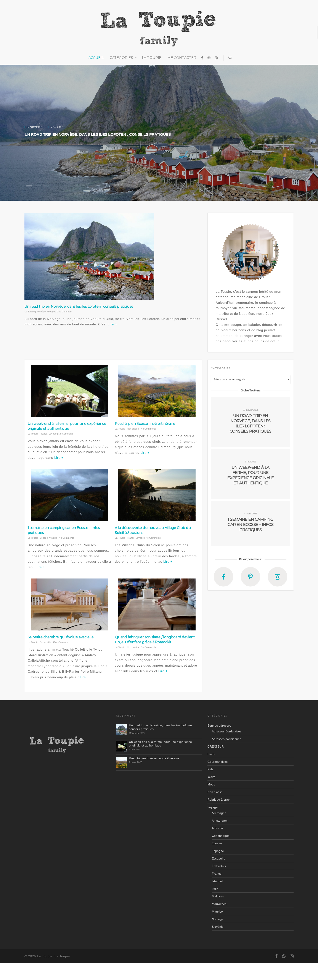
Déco (42, 642)
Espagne (218, 851)
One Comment (64, 311)
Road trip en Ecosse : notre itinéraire (145, 424)
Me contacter (181, 58)
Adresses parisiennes (226, 739)
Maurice (217, 911)
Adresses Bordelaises (226, 731)
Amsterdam (220, 820)
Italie (215, 888)
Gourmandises (217, 761)
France (43, 433)
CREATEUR (215, 746)
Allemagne (219, 813)
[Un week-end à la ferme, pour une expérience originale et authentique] (121, 746)
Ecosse (44, 537)
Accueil (96, 58)
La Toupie (151, 58)
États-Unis (219, 866)
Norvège (41, 311)
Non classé (133, 428)
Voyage (51, 311)
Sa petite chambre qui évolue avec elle (61, 637)
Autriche (217, 828)
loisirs (136, 647)
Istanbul (217, 881)
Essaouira (218, 858)
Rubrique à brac (218, 799)
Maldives (218, 896)
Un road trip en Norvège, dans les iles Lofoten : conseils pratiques (98, 134)
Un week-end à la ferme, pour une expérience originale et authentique (160, 743)
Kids (49, 642)
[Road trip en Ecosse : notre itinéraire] (121, 762)
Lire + (112, 324)
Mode (211, 784)
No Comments (66, 433)
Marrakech (219, 904)
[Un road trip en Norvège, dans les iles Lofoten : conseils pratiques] (121, 729)
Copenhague (221, 835)
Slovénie (217, 926)
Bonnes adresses (219, 725)
